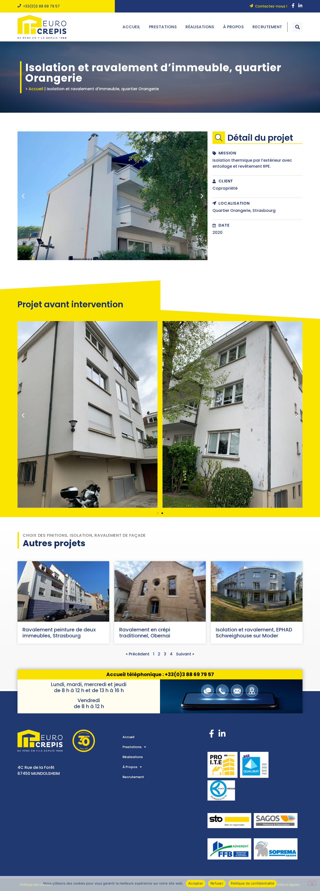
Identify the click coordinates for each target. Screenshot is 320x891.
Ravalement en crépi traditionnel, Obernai (144, 632)
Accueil (131, 27)
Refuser (216, 883)
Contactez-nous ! (271, 6)
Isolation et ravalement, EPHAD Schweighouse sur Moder (254, 632)
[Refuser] (312, 883)
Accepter (195, 883)
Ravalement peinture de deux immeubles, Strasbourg (59, 632)
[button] (297, 27)
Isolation (81, 535)
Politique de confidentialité (252, 883)
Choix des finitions (45, 535)
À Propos (233, 27)
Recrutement (267, 27)
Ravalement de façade (120, 535)
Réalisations (200, 27)
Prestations (163, 27)
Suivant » (185, 654)
